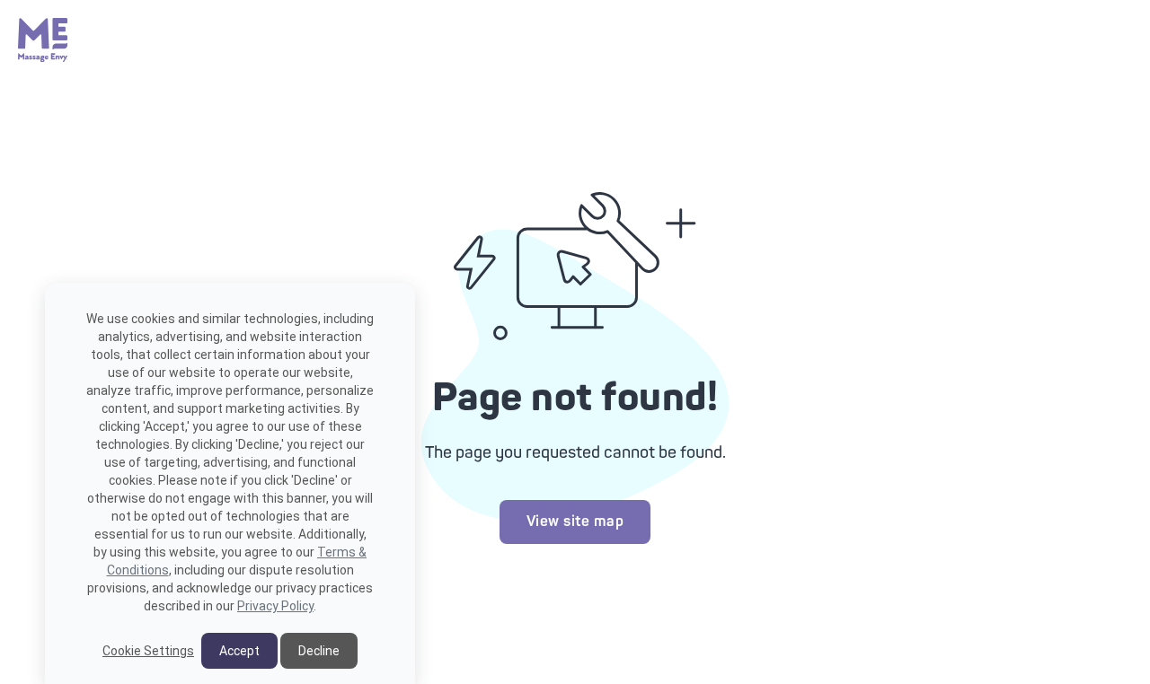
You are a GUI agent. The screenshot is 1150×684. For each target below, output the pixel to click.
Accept (239, 651)
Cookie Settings (148, 651)
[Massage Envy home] (43, 57)
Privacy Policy (275, 606)
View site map (575, 522)
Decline (319, 651)
